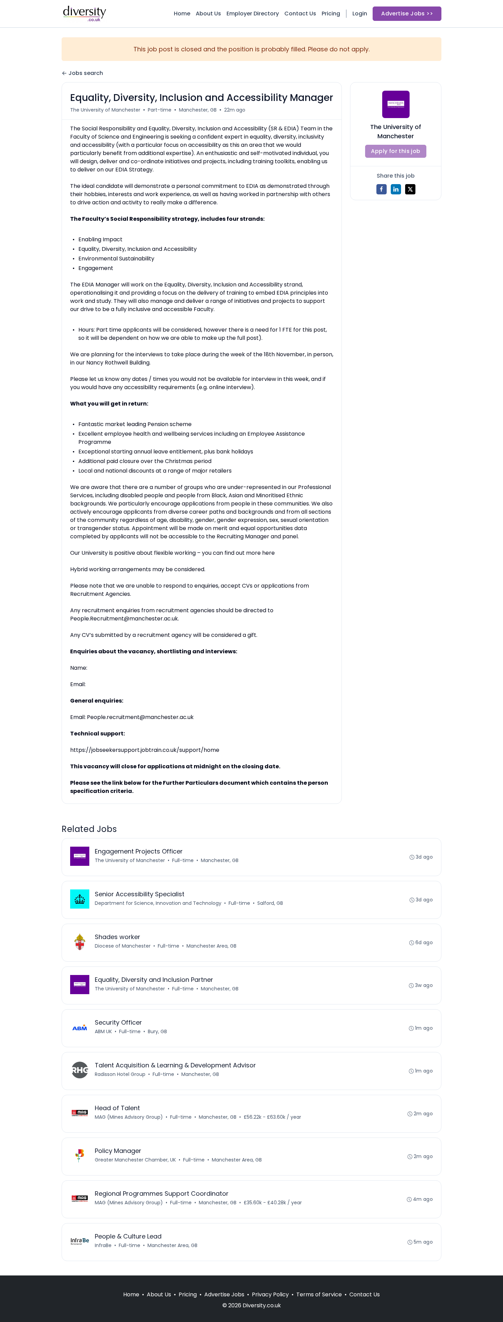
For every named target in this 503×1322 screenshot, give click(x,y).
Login (359, 13)
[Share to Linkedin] (396, 189)
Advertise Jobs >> (407, 13)
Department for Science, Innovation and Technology (158, 903)
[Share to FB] (381, 189)
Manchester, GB (198, 109)
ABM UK (103, 1031)
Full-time (183, 860)
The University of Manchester (105, 109)
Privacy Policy (270, 1294)
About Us (208, 13)
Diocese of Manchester (123, 945)
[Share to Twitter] (410, 189)
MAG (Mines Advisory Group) (129, 1117)
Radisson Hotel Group (120, 1074)
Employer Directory (253, 13)
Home (182, 13)
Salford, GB (270, 903)
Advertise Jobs (224, 1294)
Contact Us (300, 13)
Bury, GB (157, 1031)
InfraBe (103, 1245)
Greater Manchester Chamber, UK (135, 1159)
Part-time (159, 109)
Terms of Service (319, 1294)
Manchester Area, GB (211, 945)
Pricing (331, 13)
